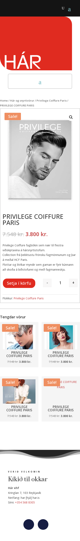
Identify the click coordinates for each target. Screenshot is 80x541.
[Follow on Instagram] (43, 524)
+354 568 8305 (25, 502)
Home (4, 100)
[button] (71, 117)
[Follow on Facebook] (28, 524)
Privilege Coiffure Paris (52, 100)
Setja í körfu (19, 283)
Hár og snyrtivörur (22, 100)
